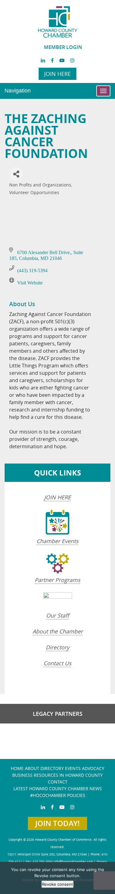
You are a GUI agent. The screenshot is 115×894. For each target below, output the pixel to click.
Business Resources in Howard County (57, 775)
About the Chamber (58, 631)
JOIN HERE (57, 497)
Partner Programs (57, 580)
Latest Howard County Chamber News (57, 788)
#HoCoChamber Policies (57, 795)
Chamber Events (57, 541)
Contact (57, 782)
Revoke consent (57, 884)
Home (17, 768)
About (32, 768)
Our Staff (57, 615)
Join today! (57, 823)
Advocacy (93, 768)
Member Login (63, 47)
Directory (57, 647)
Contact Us (57, 663)
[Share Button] (16, 174)
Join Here (57, 73)
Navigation (18, 91)
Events (73, 768)
